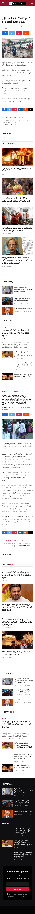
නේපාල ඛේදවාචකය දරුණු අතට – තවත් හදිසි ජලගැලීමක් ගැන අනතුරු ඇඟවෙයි (16, 332)
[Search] (32, 3)
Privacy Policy (18, 896)
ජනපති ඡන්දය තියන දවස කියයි (23, 308)
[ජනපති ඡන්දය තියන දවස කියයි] (7, 311)
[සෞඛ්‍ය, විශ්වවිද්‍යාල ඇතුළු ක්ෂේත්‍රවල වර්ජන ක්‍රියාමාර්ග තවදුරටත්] (17, 429)
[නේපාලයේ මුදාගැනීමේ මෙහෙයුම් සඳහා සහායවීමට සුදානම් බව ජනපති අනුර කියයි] (7, 354)
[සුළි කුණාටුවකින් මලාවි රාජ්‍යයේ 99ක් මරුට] (17, 48)
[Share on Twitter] (12, 33)
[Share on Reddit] (26, 33)
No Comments (27, 26)
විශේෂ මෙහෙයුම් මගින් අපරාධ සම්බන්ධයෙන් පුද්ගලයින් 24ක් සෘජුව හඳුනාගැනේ (23, 365)
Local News (14, 391)
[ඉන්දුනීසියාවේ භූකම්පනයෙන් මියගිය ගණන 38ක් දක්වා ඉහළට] (17, 216)
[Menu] (3, 3)
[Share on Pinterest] (19, 33)
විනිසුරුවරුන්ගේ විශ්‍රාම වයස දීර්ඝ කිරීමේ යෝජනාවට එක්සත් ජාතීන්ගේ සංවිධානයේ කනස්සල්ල (17, 260)
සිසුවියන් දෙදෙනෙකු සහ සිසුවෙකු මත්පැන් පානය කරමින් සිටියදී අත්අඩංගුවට (23, 289)
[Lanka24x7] (17, 3)
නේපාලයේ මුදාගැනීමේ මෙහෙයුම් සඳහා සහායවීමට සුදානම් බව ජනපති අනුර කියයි (23, 354)
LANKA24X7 (7, 26)
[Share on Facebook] (5, 33)
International (7, 14)
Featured (5, 391)
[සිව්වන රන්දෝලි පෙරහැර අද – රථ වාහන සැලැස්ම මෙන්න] (7, 376)
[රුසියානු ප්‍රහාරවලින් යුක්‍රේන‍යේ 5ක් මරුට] (17, 157)
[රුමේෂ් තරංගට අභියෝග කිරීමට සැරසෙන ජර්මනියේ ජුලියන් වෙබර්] (17, 186)
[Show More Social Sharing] (31, 33)
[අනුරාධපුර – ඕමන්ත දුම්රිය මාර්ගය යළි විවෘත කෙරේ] (7, 301)
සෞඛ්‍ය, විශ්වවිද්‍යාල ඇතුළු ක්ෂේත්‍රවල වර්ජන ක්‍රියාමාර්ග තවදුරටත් (9, 122)
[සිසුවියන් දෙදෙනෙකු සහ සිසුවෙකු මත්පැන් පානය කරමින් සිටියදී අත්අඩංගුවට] (7, 290)
